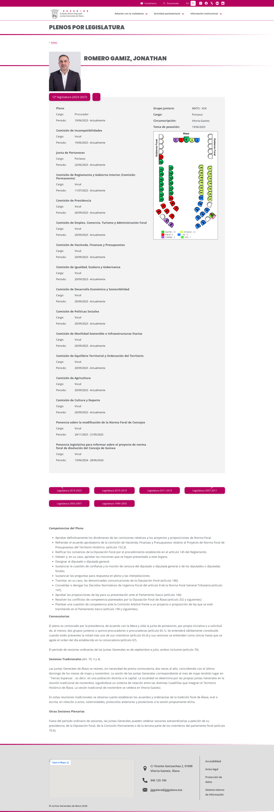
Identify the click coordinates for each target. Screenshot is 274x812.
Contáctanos (150, 3)
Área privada (173, 3)
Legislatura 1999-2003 (114, 503)
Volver (54, 42)
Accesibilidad (213, 761)
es (193, 3)
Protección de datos (213, 779)
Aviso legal (211, 769)
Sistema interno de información (214, 792)
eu (187, 3)
